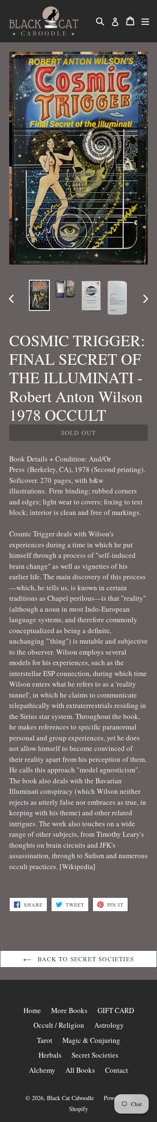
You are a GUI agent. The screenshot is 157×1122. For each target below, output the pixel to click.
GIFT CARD (116, 1010)
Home (32, 1010)
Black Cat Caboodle (70, 1098)
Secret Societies (95, 1055)
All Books (80, 1070)
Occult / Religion (58, 1025)
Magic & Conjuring (91, 1040)
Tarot (44, 1040)
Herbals (50, 1055)
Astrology (109, 1025)
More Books (69, 1010)
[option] (39, 295)
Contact (116, 1070)
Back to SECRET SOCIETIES (85, 959)
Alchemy (42, 1070)
